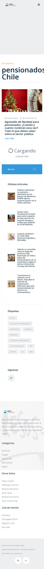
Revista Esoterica (10, 496)
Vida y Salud (8, 481)
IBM (31, 352)
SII (22, 352)
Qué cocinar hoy (10, 500)
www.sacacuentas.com (10, 549)
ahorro (28, 329)
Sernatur (6, 515)
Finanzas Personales (19, 340)
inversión (14, 329)
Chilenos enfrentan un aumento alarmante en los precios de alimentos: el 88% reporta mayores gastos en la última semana (26, 196)
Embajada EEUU (10, 519)
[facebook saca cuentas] (11, 378)
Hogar (5, 454)
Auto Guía (7, 492)
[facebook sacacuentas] (18, 560)
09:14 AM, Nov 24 (29, 118)
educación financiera (20, 324)
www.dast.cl (17, 553)
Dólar (13, 352)
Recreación (7, 462)
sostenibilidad (17, 346)
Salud (4, 466)
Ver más (6, 527)
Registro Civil (8, 523)
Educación (7, 458)
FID (31, 346)
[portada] (11, 4)
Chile (12, 318)
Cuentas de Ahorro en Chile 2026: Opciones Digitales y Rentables (26, 236)
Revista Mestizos (10, 488)
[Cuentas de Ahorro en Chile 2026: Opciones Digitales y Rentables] (11, 236)
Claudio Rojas (12, 118)
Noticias (6, 450)
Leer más (9, 138)
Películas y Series (10, 485)
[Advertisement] (22, 32)
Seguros (14, 335)
